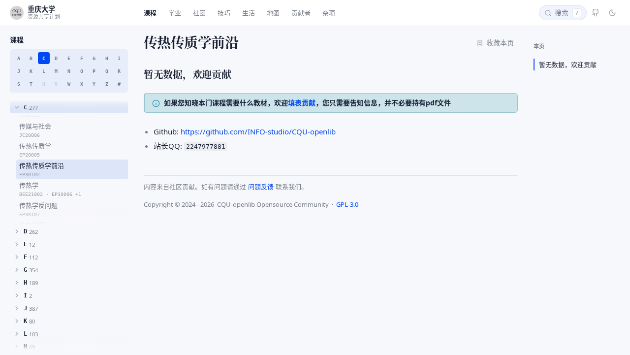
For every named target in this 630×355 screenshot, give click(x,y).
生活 (248, 12)
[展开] (17, 231)
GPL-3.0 (347, 204)
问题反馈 (261, 186)
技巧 (224, 12)
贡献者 (301, 12)
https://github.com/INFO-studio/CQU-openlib (258, 131)
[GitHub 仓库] (595, 13)
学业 (174, 12)
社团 (199, 12)
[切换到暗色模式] (612, 13)
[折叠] (17, 107)
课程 (150, 12)
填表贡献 (301, 102)
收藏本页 (500, 42)
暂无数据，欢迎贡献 (568, 64)
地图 (273, 12)
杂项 (328, 12)
